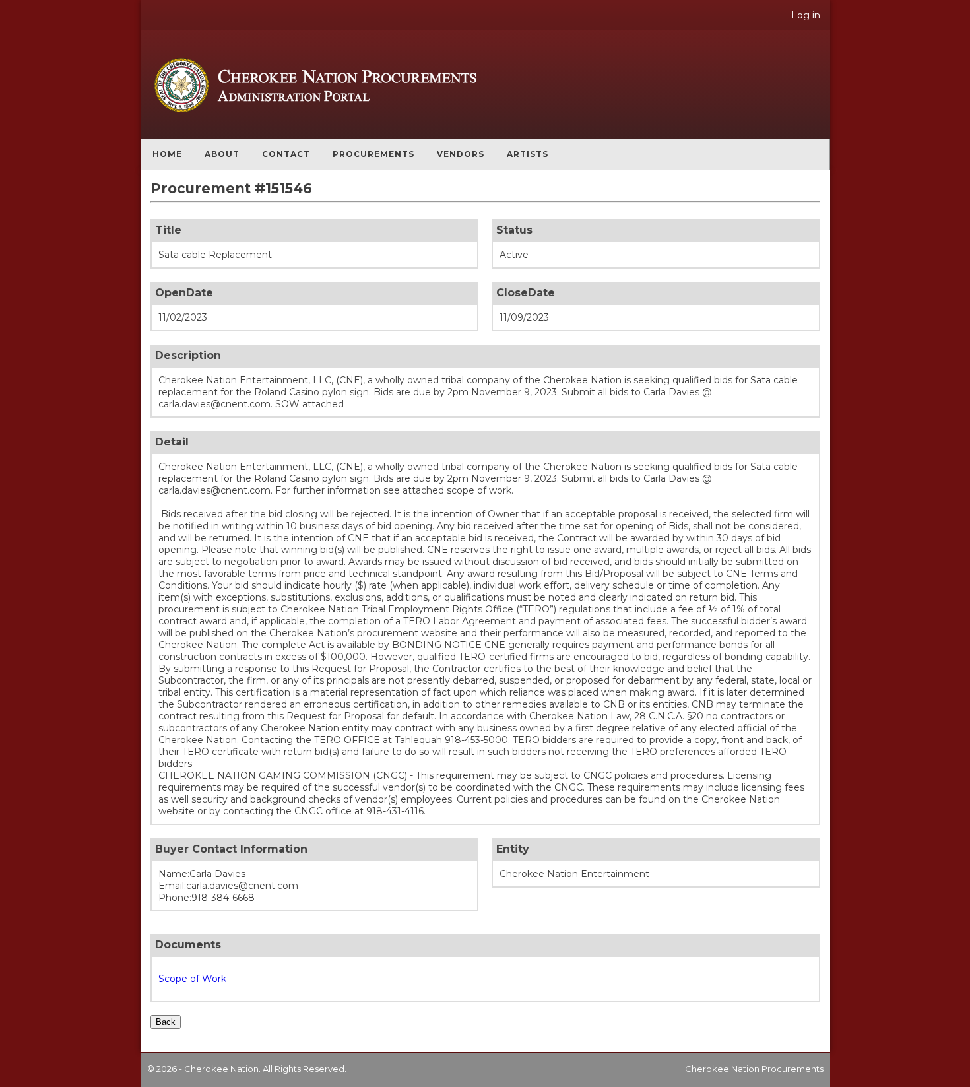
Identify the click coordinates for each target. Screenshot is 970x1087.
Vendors (460, 154)
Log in (805, 15)
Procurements (373, 154)
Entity (512, 849)
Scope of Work (192, 979)
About (222, 154)
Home (167, 154)
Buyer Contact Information (231, 849)
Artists (527, 154)
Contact (286, 154)
